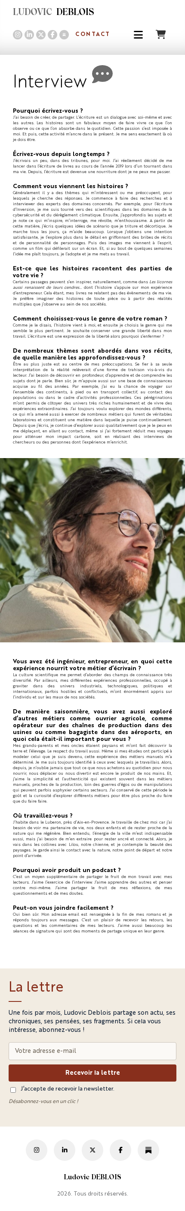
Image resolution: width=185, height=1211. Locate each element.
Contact (92, 34)
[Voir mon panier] (161, 34)
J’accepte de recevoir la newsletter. (67, 1089)
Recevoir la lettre (92, 1073)
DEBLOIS (53, 12)
